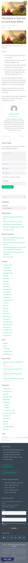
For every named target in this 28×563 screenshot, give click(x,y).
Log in (5, 346)
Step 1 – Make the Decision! (12, 485)
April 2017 (6, 311)
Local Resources (7, 410)
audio (12, 437)
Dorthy (5, 242)
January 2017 (7, 319)
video (8, 440)
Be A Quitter (6, 391)
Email (3, 516)
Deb (4, 257)
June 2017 (6, 305)
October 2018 (7, 270)
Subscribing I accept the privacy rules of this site (14, 524)
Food (6, 405)
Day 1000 (10, 257)
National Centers (8, 413)
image (24, 437)
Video (4, 429)
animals (9, 437)
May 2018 (6, 281)
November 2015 (7, 332)
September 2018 (7, 273)
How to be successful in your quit (12, 221)
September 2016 (7, 324)
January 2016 (7, 327)
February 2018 (7, 289)
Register (5, 343)
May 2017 (6, 308)
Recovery (5, 418)
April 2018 (6, 284)
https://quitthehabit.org (14, 116)
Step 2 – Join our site (10, 487)
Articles (16, 25)
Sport (4, 424)
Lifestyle (5, 402)
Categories (5, 205)
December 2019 (7, 265)
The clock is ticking (8, 230)
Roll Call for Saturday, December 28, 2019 (13, 450)
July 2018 (5, 276)
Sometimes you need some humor (12, 224)
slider (4, 421)
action (5, 437)
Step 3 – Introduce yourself (11, 490)
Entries (6, 348)
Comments (7, 351)
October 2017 (7, 297)
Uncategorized (7, 426)
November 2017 (7, 295)
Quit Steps (6, 416)
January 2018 (7, 292)
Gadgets (5, 399)
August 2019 (6, 268)
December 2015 (7, 330)
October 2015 (7, 335)
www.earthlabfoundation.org (11, 247)
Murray (5, 238)
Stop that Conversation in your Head (14, 482)
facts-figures (6, 397)
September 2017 (7, 300)
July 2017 (5, 303)
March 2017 (6, 313)
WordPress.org (7, 354)
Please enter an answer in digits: (11, 177)
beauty (14, 437)
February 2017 (7, 316)
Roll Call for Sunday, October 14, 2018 (13, 227)
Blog (4, 394)
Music (6, 407)
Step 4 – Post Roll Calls (10, 492)
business (19, 437)
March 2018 (6, 286)
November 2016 (7, 322)
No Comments (6, 27)
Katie (4, 252)
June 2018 (6, 278)
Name (3, 510)
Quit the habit (14, 114)
